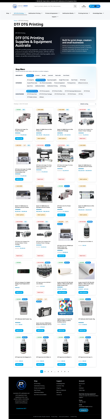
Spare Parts (30, 86)
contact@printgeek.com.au (85, 406)
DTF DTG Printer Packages (45, 94)
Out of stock (66, 75)
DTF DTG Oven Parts (32, 94)
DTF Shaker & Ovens (32, 97)
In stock (37, 75)
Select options (41, 138)
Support (54, 16)
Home (15, 20)
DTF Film (81, 94)
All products (30, 75)
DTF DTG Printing (19, 13)
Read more (82, 138)
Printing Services (83, 13)
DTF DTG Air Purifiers (57, 91)
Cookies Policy (73, 416)
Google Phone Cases (64, 80)
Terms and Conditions (64, 416)
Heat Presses (74, 80)
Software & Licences (83, 83)
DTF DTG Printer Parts (60, 94)
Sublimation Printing (34, 13)
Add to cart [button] (19, 138)
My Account (82, 383)
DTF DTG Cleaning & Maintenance (73, 91)
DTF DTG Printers (72, 94)
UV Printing (63, 86)
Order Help (82, 390)
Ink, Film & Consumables (46, 83)
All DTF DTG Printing (32, 91)
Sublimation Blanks (67, 13)
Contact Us (59, 394)
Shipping (58, 388)
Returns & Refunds (61, 390)
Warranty (58, 392)
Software (41, 97)
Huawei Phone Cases (32, 83)
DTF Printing (37, 383)
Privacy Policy (54, 416)
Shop (7, 13)
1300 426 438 (82, 402)
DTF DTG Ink (87, 91)
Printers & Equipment (51, 13)
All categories (30, 80)
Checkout (81, 388)
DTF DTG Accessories (45, 91)
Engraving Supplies (51, 80)
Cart (80, 385)
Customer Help (60, 385)
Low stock (50, 75)
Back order (58, 75)
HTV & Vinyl (83, 80)
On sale (44, 75)
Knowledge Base (97, 13)
